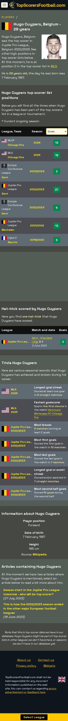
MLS (54, 66)
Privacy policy (26, 666)
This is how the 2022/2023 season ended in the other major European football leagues (33, 608)
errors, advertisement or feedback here (31, 690)
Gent (5, 177)
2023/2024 (37, 171)
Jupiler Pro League (20, 341)
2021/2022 (37, 225)
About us (24, 660)
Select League (34, 717)
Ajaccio (12, 242)
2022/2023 (37, 189)
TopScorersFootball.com (40, 5)
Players (8, 17)
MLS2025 (14, 410)
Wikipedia (40, 554)
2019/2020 (37, 240)
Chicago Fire (16, 145)
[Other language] (61, 678)
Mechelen (8, 230)
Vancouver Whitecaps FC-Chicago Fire (48, 413)
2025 (37, 155)
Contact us (46, 660)
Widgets (49, 666)
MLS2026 (14, 391)
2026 (37, 142)
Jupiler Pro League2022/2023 (23, 428)
